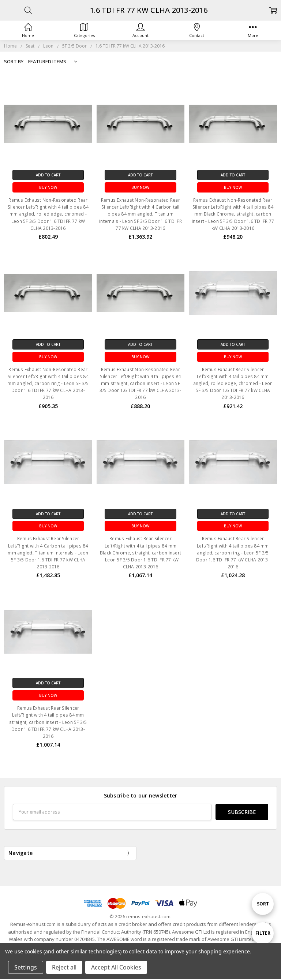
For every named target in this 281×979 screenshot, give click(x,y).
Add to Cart (48, 175)
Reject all (64, 967)
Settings (25, 967)
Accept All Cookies (116, 967)
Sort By (13, 61)
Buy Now (48, 187)
